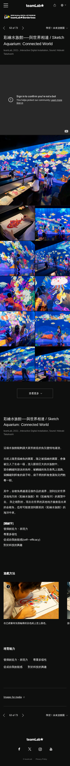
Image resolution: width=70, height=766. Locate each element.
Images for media (13, 697)
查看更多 (33, 393)
